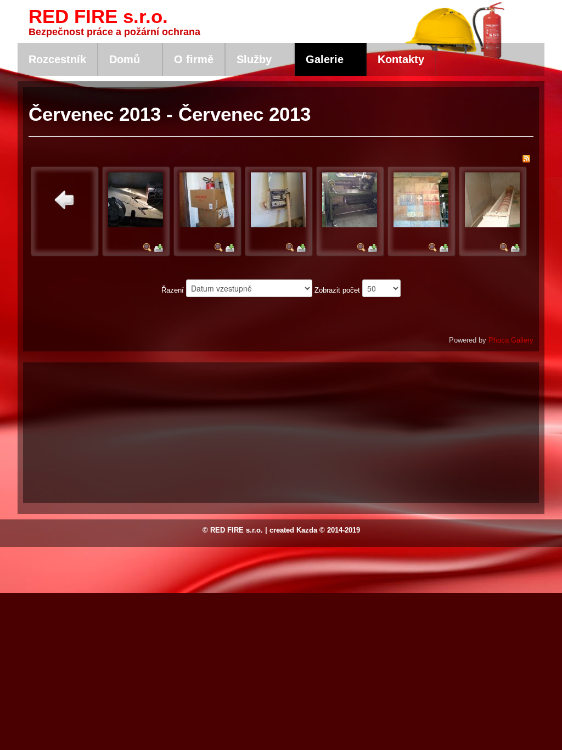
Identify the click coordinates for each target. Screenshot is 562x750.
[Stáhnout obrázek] (158, 247)
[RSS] (526, 158)
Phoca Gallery (510, 340)
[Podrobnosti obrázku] (147, 247)
